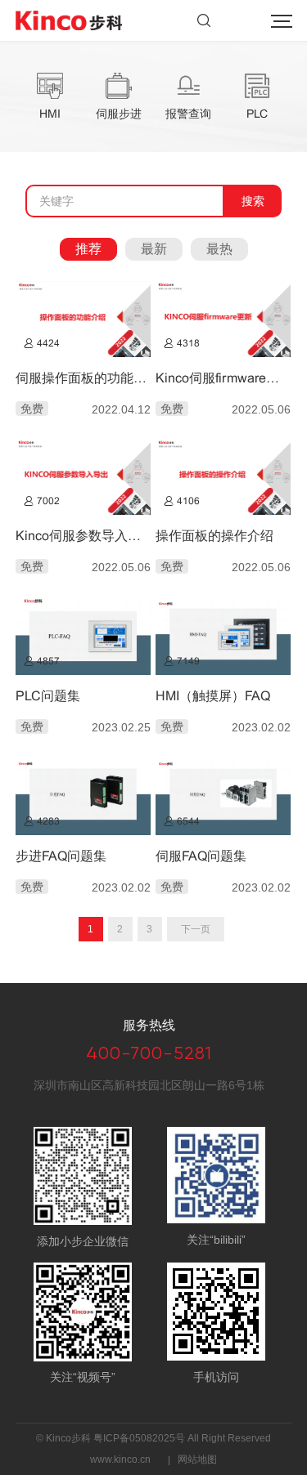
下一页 (195, 929)
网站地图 (197, 1459)
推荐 (88, 249)
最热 (219, 249)
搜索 (203, 20)
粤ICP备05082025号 (139, 1438)
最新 (154, 249)
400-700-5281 (149, 1053)
